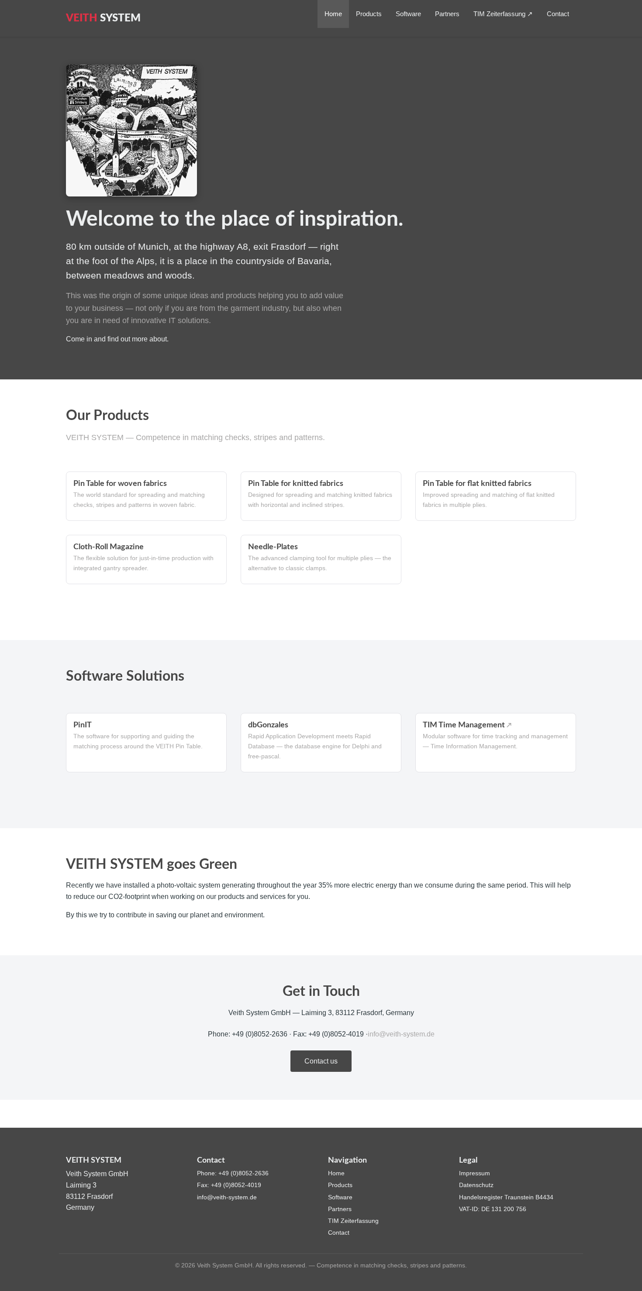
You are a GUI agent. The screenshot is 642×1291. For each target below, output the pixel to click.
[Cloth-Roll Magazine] (146, 559)
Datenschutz (476, 1184)
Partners (447, 13)
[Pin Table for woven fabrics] (146, 496)
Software (408, 13)
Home (333, 13)
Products (369, 13)
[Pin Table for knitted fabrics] (321, 496)
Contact (558, 13)
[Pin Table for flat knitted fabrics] (496, 496)
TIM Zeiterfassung (353, 1220)
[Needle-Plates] (321, 559)
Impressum (474, 1173)
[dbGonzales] (321, 742)
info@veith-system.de (401, 1034)
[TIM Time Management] (496, 742)
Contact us (321, 1061)
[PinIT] (146, 742)
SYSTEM (103, 18)
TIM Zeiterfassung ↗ (503, 13)
